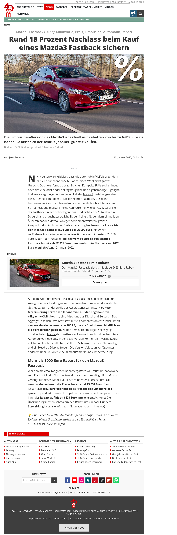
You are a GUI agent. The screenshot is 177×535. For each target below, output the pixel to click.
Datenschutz (25, 511)
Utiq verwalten (74, 513)
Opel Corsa (47, 454)
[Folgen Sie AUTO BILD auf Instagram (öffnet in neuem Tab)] (81, 480)
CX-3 (100, 207)
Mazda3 (88, 194)
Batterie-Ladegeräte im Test (126, 462)
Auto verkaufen (14, 458)
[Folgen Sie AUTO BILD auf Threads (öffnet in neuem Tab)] (102, 480)
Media (73, 492)
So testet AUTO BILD (80, 518)
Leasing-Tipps (84, 450)
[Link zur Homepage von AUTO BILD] (9, 10)
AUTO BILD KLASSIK (85, 2)
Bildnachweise (112, 518)
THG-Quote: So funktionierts (92, 454)
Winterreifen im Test (122, 450)
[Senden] (54, 480)
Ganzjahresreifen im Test (125, 454)
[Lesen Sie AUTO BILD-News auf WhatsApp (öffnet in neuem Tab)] (116, 480)
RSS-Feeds (84, 492)
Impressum (35, 518)
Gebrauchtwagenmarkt (18, 446)
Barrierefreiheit (62, 511)
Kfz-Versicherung (86, 446)
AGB (14, 511)
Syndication (61, 492)
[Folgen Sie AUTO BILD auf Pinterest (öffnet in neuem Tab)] (95, 480)
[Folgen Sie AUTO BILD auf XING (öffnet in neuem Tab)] (88, 480)
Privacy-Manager (43, 511)
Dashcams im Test (121, 458)
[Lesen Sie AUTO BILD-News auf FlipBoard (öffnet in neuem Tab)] (109, 480)
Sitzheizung (105, 352)
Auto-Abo (11, 462)
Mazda (51, 334)
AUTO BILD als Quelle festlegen (46, 424)
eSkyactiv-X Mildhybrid (43, 316)
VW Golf (45, 446)
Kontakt (47, 518)
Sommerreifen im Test (123, 446)
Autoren (97, 518)
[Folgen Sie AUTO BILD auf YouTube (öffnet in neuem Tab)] (74, 480)
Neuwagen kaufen (15, 454)
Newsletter (103, 2)
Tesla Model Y (48, 458)
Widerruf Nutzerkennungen (122, 511)
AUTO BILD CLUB (136, 2)
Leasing (10, 450)
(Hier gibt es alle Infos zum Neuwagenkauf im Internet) (70, 406)
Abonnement (119, 2)
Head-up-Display (48, 347)
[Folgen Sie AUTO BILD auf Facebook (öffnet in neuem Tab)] (67, 480)
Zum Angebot (100, 282)
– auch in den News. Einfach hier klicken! (47, 20)
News (7, 24)
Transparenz (60, 518)
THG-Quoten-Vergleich (89, 458)
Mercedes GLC (48, 450)
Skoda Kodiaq (48, 462)
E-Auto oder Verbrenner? (90, 462)
